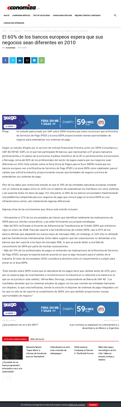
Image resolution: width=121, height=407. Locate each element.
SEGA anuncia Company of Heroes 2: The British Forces (84, 350)
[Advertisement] (60, 88)
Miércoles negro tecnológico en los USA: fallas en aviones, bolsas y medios (107, 353)
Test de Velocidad (41, 15)
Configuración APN (62, 15)
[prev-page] (4, 378)
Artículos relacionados (15, 339)
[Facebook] (5, 60)
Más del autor (37, 339)
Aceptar (93, 405)
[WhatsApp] (41, 60)
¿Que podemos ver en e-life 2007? (20, 324)
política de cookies (76, 405)
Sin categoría (15, 30)
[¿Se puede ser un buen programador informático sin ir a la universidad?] (12, 353)
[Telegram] (34, 60)
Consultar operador (14, 23)
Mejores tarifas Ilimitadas (88, 15)
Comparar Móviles (21, 15)
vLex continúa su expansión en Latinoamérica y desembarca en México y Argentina (94, 326)
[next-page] (9, 378)
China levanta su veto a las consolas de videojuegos (60, 350)
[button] (115, 15)
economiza (10, 47)
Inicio (6, 15)
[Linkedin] (20, 60)
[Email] (27, 60)
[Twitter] (12, 60)
